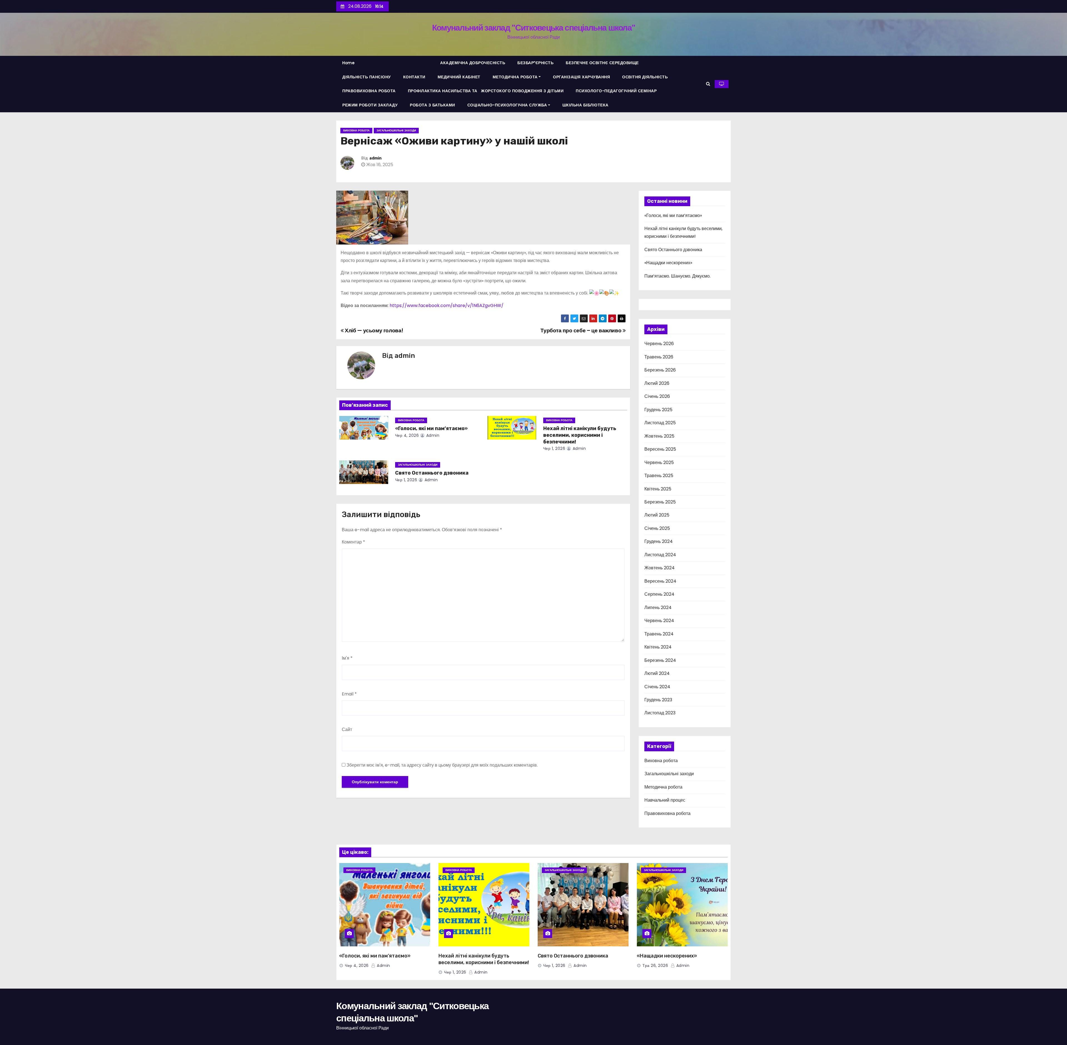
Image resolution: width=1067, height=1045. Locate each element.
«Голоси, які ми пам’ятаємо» (431, 428)
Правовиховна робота (667, 813)
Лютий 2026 (656, 383)
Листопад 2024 (660, 555)
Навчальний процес (664, 800)
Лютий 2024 (657, 673)
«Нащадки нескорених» (668, 263)
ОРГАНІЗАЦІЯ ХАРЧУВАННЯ (581, 77)
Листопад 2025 (660, 423)
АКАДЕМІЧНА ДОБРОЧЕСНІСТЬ (472, 63)
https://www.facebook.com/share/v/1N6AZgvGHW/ (446, 305)
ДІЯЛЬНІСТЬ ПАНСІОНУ (366, 77)
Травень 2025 (658, 475)
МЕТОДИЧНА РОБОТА (515, 77)
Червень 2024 (659, 620)
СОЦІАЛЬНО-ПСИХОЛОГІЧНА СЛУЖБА (507, 105)
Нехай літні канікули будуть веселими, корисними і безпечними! (579, 435)
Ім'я (347, 658)
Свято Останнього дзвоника (431, 473)
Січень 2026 (657, 396)
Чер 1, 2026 (554, 448)
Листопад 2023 (659, 713)
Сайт (347, 729)
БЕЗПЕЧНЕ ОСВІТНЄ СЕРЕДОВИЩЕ (602, 63)
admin (375, 158)
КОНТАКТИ (414, 77)
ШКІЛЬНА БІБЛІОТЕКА (585, 105)
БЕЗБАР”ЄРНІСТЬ (535, 63)
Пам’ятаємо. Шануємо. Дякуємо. (677, 276)
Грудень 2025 (658, 409)
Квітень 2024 (658, 647)
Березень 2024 (660, 660)
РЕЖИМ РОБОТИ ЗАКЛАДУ (370, 105)
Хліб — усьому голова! (373, 330)
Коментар (353, 542)
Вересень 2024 (660, 581)
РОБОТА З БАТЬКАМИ (432, 105)
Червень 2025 (659, 462)
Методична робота (663, 787)
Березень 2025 (660, 502)
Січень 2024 (657, 687)
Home (348, 63)
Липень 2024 (658, 607)
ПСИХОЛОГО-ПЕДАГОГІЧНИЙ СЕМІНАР (616, 91)
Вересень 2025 (660, 449)
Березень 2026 (660, 370)
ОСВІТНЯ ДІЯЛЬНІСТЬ (645, 77)
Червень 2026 (659, 343)
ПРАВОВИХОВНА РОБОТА (369, 91)
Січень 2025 (657, 528)
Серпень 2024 (659, 594)
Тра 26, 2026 (655, 965)
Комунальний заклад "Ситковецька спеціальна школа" (533, 27)
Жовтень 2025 (659, 436)
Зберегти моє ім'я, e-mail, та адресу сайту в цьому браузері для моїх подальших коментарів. (442, 765)
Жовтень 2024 (659, 568)
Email (349, 694)
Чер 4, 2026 (407, 435)
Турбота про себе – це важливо (581, 330)
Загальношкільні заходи (396, 130)
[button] (708, 84)
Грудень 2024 (658, 541)
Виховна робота (356, 130)
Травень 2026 (658, 357)
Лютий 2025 (656, 515)
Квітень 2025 (657, 489)
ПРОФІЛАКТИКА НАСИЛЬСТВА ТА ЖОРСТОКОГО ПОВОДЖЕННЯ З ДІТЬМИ (486, 91)
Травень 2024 (659, 634)
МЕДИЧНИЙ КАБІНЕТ (459, 77)
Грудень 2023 (658, 700)
